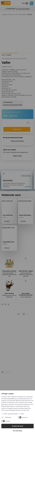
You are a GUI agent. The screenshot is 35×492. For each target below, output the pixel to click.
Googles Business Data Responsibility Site (19, 408)
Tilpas (22, 413)
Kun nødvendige (17, 430)
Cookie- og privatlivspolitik (10, 413)
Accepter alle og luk (17, 426)
